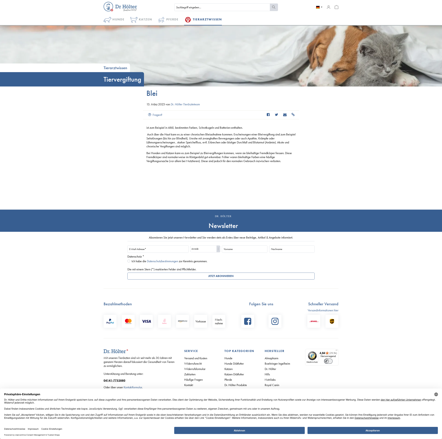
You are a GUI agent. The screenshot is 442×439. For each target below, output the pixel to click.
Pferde (228, 380)
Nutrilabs (270, 380)
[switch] (328, 361)
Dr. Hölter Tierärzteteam (185, 104)
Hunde (228, 358)
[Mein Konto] (329, 7)
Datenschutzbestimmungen (162, 261)
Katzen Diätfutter (234, 374)
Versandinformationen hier (323, 310)
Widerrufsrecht (193, 363)
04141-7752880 (114, 380)
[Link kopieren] (291, 115)
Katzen (228, 369)
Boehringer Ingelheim (277, 363)
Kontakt (188, 385)
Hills (267, 374)
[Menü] (336, 351)
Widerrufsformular (194, 369)
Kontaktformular (133, 387)
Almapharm (271, 358)
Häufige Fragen (193, 380)
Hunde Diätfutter (234, 363)
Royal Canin (272, 385)
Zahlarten (189, 374)
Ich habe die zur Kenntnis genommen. (169, 261)
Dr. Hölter (270, 369)
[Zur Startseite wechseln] (120, 6)
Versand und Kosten (195, 358)
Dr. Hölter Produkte (235, 385)
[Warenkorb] (336, 7)
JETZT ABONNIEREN (221, 276)
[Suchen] (274, 7)
